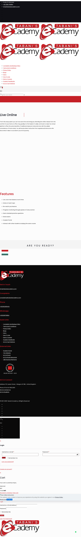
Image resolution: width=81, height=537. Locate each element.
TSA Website (7, 353)
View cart (15, 493)
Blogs (4, 72)
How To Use (6, 77)
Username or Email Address (8, 505)
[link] (24, 95)
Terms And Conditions (9, 68)
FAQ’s (4, 74)
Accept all (9, 499)
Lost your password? (8, 462)
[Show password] (77, 454)
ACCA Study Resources (10, 357)
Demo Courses (7, 79)
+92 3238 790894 (8, 4)
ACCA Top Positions (9, 83)
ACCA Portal (6, 355)
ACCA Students (4, 392)
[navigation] (40, 483)
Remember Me (6, 512)
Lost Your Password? (6, 519)
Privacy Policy (7, 70)
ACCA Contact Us (5, 390)
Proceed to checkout (6, 493)
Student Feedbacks (9, 81)
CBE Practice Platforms (10, 359)
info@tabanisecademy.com (11, 7)
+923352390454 (4, 306)
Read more (3, 499)
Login (4, 457)
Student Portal (7, 351)
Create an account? (6, 469)
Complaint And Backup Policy (11, 66)
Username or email (8, 452)
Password (46, 452)
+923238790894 (4, 315)
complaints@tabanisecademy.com (10, 298)
